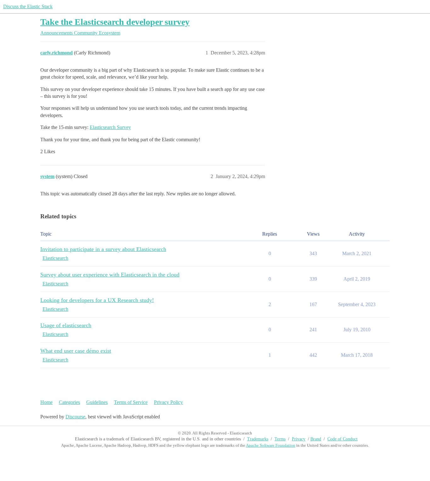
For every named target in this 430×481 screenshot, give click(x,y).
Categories (69, 402)
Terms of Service (131, 402)
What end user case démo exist (75, 351)
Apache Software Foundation (270, 445)
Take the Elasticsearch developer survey (115, 22)
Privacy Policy (168, 402)
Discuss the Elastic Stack (28, 6)
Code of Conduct (342, 439)
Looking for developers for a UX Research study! (97, 300)
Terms (280, 439)
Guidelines (97, 402)
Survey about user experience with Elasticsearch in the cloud (109, 274)
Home (46, 402)
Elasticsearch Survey (110, 127)
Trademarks (257, 439)
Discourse (75, 416)
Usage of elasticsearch (65, 325)
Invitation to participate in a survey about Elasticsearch (103, 249)
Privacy (298, 439)
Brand (315, 439)
